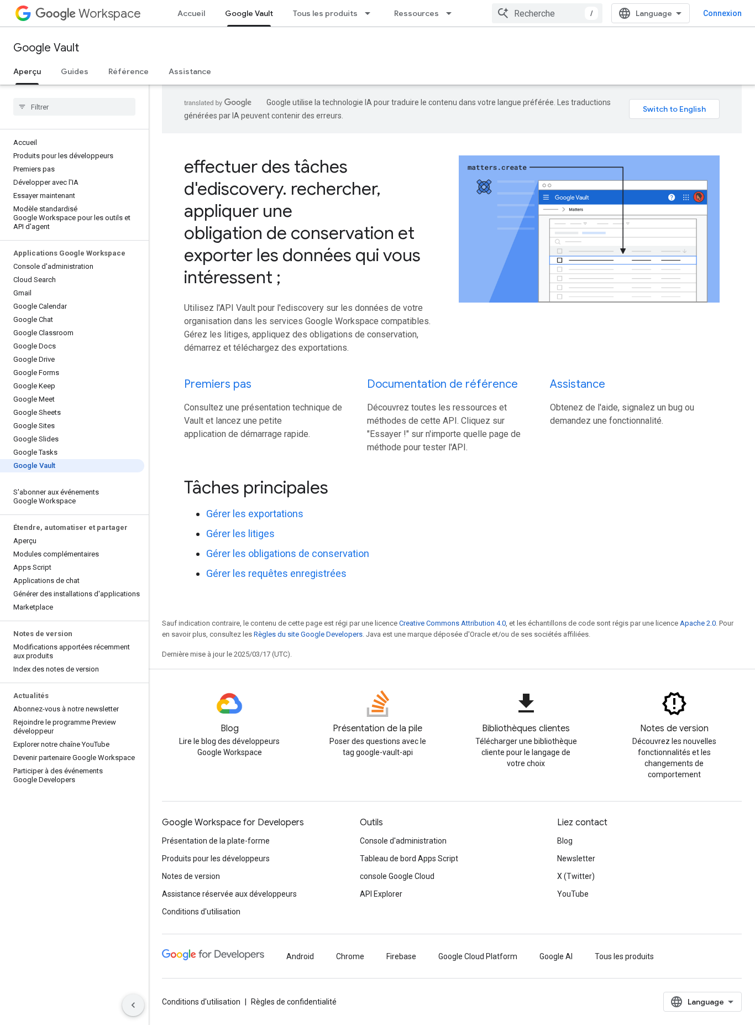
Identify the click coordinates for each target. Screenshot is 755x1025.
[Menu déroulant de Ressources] (452, 13)
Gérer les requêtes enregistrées (276, 573)
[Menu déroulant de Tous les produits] (371, 13)
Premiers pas (217, 384)
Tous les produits (325, 13)
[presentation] (452, 487)
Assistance (190, 71)
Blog (565, 840)
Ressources (416, 13)
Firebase (401, 956)
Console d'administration (403, 840)
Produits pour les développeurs (216, 858)
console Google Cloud (397, 876)
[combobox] (547, 13)
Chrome (350, 956)
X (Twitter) (576, 876)
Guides (74, 71)
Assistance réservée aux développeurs (229, 893)
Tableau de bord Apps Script (409, 858)
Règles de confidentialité (294, 1001)
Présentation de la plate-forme (216, 840)
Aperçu (27, 71)
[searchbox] (74, 107)
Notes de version (191, 876)
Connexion (722, 13)
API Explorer (381, 893)
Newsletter (576, 858)
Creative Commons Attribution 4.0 (452, 623)
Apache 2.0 (698, 623)
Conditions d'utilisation (201, 911)
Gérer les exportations (254, 513)
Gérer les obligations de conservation (287, 553)
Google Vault (249, 13)
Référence (128, 71)
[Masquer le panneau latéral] (133, 1005)
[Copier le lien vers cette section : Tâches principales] (343, 489)
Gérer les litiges (240, 533)
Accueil (191, 13)
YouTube (573, 893)
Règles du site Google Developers (308, 634)
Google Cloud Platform (477, 956)
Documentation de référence (442, 384)
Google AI (556, 956)
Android (300, 956)
